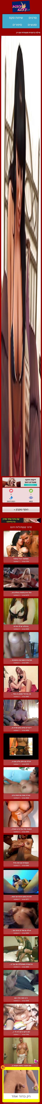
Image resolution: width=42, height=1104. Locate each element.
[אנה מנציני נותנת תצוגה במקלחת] (21, 1050)
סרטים (33, 17)
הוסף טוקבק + (21, 509)
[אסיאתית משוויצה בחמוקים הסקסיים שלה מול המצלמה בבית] (21, 645)
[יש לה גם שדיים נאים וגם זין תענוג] (21, 915)
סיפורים (17, 24)
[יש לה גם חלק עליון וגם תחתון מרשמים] (21, 746)
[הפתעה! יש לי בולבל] (21, 544)
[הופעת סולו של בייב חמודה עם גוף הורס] (21, 814)
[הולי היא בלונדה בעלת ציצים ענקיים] (21, 577)
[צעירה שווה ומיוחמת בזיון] (21, 780)
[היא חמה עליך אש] (21, 983)
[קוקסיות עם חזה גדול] (21, 848)
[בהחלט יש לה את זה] (21, 611)
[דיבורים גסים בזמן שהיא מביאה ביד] (21, 713)
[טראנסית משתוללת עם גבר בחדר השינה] (21, 949)
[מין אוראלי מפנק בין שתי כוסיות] (21, 679)
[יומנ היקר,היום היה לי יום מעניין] (21, 1017)
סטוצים (32, 24)
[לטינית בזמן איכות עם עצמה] (21, 882)
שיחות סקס (16, 17)
